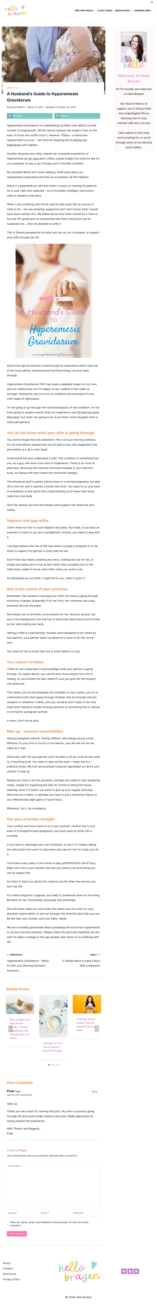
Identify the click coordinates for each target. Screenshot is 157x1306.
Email (45, 1213)
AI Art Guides (105, 10)
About (7, 1263)
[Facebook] (124, 1271)
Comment (15, 1165)
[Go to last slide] (10, 1028)
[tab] (48, 1065)
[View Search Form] (152, 2)
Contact (8, 1268)
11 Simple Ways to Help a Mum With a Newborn (81, 960)
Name (13, 1213)
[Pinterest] (136, 1271)
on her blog (31, 158)
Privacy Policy (11, 1279)
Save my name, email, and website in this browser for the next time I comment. (49, 1224)
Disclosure (9, 1273)
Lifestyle (12, 88)
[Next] (97, 1028)
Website (78, 1213)
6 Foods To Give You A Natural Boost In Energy (52, 1047)
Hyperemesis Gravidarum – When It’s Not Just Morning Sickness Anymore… (28, 962)
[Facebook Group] (130, 1271)
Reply (95, 1091)
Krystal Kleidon (17, 107)
